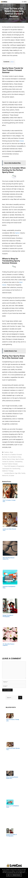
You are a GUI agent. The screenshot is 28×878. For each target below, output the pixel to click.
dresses (21, 141)
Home (4, 4)
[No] (26, 873)
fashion (17, 233)
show (12, 61)
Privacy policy (16, 875)
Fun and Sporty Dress (14, 457)
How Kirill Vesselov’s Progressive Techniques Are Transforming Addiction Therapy (13, 468)
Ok (8, 875)
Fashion (14, 4)
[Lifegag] (4, 2)
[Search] (20, 697)
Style (8, 4)
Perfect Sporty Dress (8, 459)
